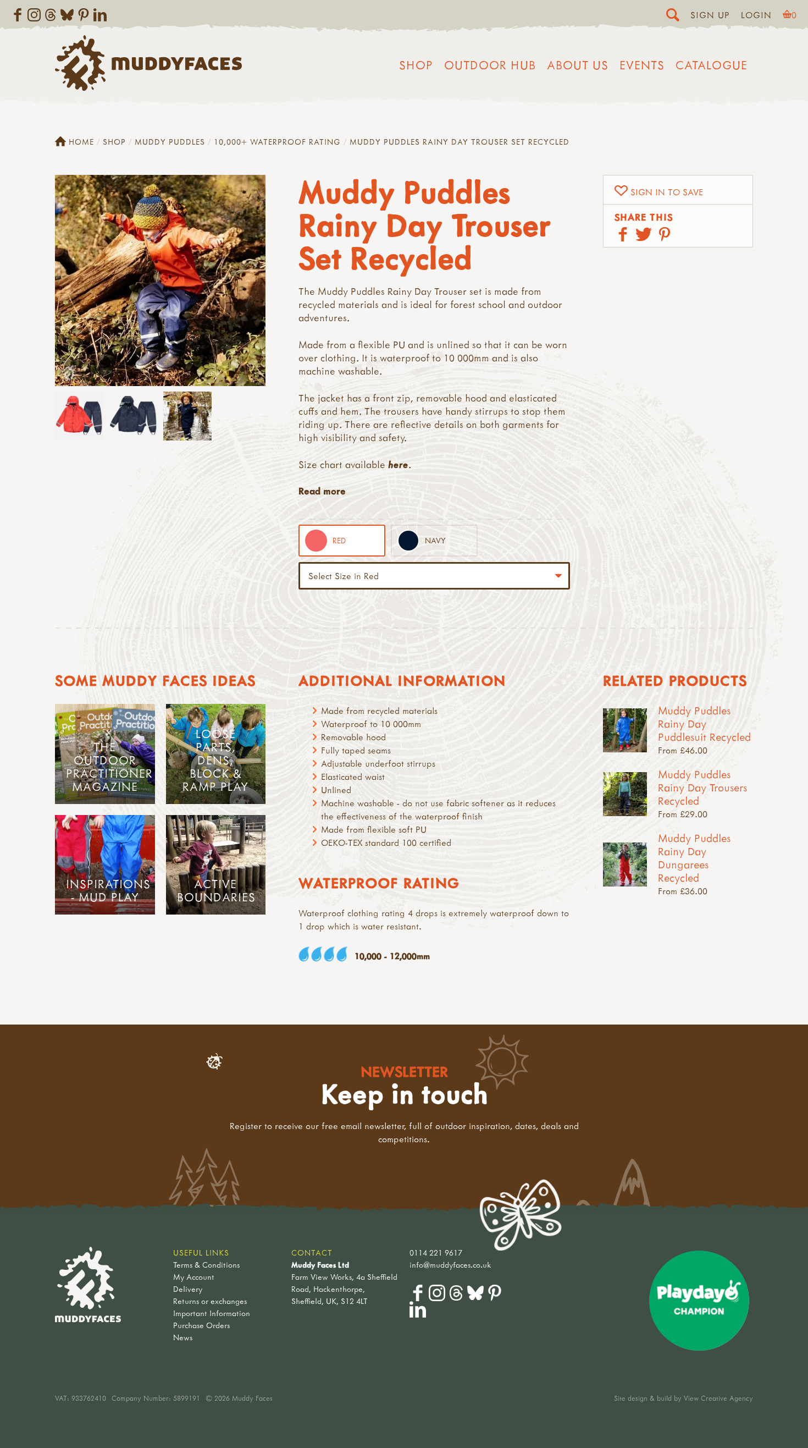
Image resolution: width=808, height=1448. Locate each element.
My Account (193, 1276)
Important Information (211, 1313)
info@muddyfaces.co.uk (450, 1264)
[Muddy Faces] (148, 87)
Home (81, 141)
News (182, 1337)
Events (642, 65)
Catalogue (712, 65)
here (398, 464)
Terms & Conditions (206, 1264)
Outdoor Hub (490, 65)
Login (756, 14)
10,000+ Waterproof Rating (277, 141)
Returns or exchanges (210, 1301)
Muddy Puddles (170, 141)
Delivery (187, 1289)
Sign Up (710, 14)
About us (577, 65)
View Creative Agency (718, 1398)
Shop (416, 65)
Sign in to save (666, 191)
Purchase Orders (201, 1325)
